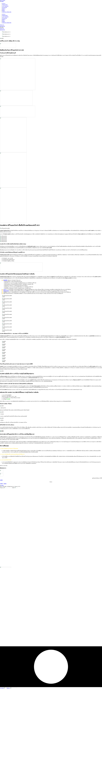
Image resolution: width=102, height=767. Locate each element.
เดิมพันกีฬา (5, 280)
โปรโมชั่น (2, 688)
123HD (1, 480)
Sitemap (3, 10)
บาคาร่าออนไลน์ (5, 6)
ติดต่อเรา (3, 8)
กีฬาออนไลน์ (4, 7)
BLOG (3, 9)
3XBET (5, 483)
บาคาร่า (5, 289)
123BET (1, 483)
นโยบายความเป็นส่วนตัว (6, 22)
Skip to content (2, 0)
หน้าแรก (3, 3)
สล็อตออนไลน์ (4, 4)
